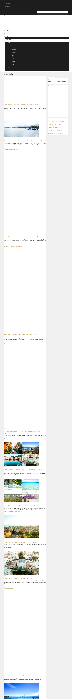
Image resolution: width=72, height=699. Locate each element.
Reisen (9, 42)
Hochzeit (9, 65)
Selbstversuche (52, 133)
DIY (49, 121)
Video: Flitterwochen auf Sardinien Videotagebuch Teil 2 (21, 506)
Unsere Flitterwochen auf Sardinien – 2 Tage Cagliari (20, 542)
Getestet (61, 121)
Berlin (11, 43)
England (13, 51)
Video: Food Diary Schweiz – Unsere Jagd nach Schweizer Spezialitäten (21, 335)
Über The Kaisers (9, 0)
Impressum (8, 6)
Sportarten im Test (59, 133)
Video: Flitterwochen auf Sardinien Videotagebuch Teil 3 (21, 237)
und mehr (8, 40)
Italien (13, 55)
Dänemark (14, 48)
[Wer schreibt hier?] (52, 80)
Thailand (13, 62)
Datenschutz (8, 5)
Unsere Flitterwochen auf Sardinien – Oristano (18, 578)
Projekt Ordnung (55, 124)
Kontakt (7, 2)
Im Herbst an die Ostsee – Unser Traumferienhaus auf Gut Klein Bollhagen (23, 432)
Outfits (50, 124)
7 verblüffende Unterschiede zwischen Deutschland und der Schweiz (24, 141)
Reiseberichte (12, 46)
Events (11, 45)
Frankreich (14, 52)
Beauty (9, 68)
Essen (7, 36)
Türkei (13, 64)
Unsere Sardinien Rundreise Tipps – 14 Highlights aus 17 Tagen (23, 469)
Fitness (9, 70)
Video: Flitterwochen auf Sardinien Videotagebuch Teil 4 (21, 104)
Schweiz (13, 59)
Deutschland (14, 49)
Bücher (9, 67)
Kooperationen (8, 3)
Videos (64, 133)
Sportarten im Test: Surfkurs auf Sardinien (16, 676)
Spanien (13, 61)
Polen (13, 58)
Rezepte (59, 130)
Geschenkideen (55, 121)
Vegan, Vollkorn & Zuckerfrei (13, 37)
